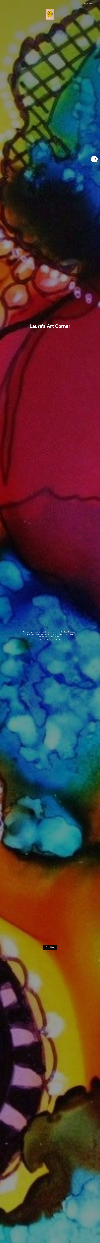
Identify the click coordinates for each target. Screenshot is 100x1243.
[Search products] (94, 159)
